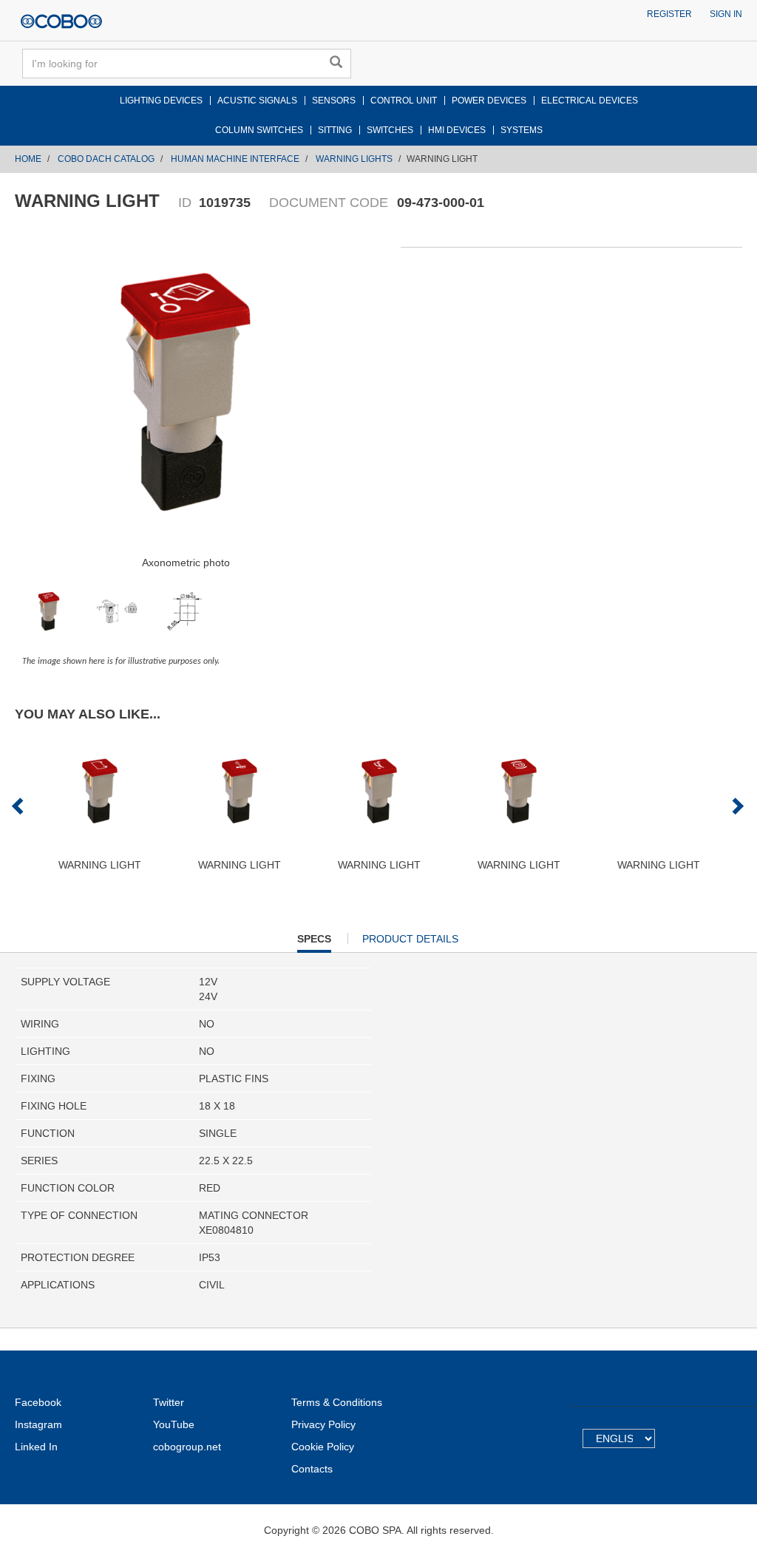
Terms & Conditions (336, 1402)
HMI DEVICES (457, 130)
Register (669, 14)
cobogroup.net (187, 1447)
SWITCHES (390, 130)
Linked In (36, 1447)
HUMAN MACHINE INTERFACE (235, 159)
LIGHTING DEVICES (161, 100)
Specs (314, 942)
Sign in (726, 14)
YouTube (173, 1424)
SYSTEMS (521, 130)
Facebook (38, 1402)
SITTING (335, 130)
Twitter (168, 1402)
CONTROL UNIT (403, 100)
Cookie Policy (322, 1447)
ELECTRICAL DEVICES (589, 100)
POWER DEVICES (489, 100)
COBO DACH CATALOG (106, 159)
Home (28, 159)
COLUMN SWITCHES (259, 130)
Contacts (312, 1469)
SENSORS (334, 100)
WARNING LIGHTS (354, 159)
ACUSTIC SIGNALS (257, 100)
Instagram (38, 1424)
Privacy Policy (323, 1424)
